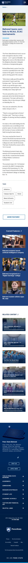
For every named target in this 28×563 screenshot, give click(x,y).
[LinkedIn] (14, 457)
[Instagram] (10, 457)
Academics (6, 481)
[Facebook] (6, 457)
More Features (13, 217)
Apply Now (14, 468)
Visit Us (14, 463)
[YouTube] (22, 457)
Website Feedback (15, 545)
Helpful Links (7, 508)
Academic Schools (9, 498)
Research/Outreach (10, 490)
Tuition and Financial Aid (10, 503)
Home (4, 7)
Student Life (8, 203)
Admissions (6, 485)
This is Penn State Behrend (9, 476)
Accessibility (8, 542)
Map (22, 542)
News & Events (9, 198)
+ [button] (23, 476)
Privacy (7, 539)
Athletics (7, 189)
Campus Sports (9, 194)
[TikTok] (18, 457)
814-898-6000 (15, 519)
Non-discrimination (16, 539)
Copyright (16, 542)
